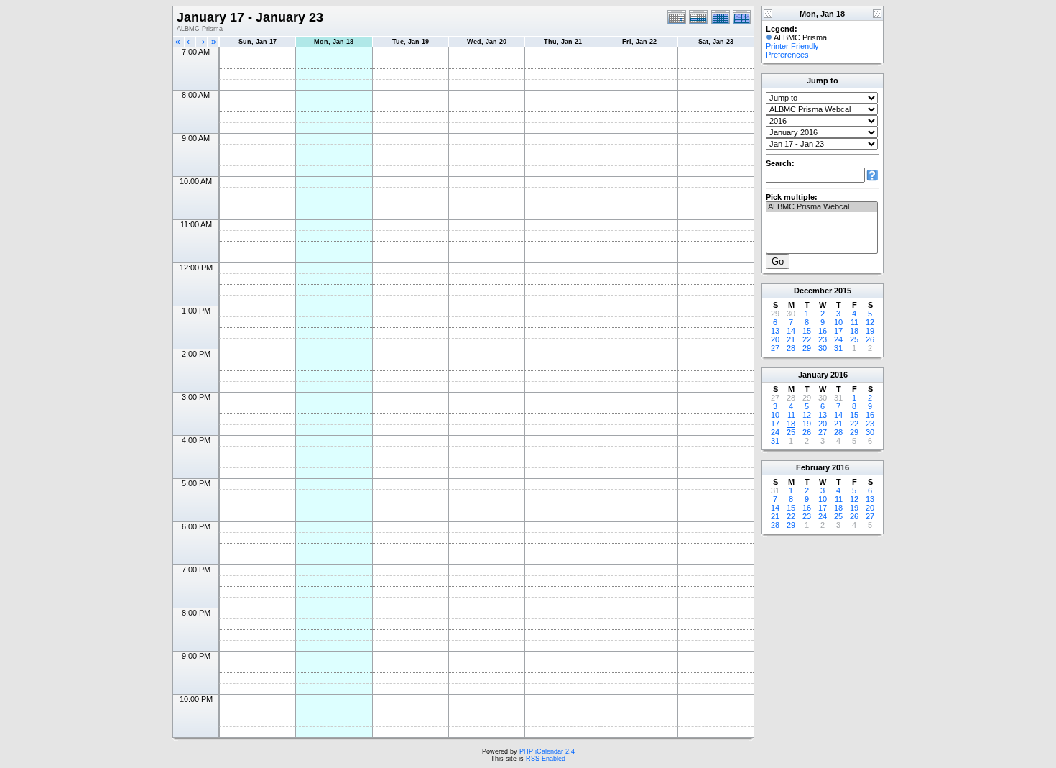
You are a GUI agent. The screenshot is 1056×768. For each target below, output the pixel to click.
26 (870, 339)
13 (775, 330)
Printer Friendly (792, 46)
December (813, 290)
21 (791, 339)
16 (822, 330)
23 (822, 339)
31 (838, 348)
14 (791, 330)
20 (775, 339)
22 (806, 339)
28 (791, 348)
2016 (839, 374)
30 (822, 348)
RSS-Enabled (545, 758)
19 (870, 330)
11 (854, 322)
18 (854, 330)
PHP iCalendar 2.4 (547, 751)
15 (806, 330)
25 (854, 339)
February (813, 467)
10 (838, 322)
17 (838, 330)
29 (806, 348)
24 (838, 339)
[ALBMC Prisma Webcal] (821, 207)
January (813, 374)
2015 (842, 290)
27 (775, 348)
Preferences (787, 54)
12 (870, 322)
